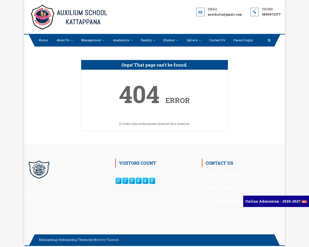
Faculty (146, 40)
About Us (63, 40)
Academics (121, 40)
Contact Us (217, 40)
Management (91, 40)
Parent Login (243, 40)
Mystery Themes (106, 240)
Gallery (192, 40)
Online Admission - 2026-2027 (273, 201)
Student (169, 40)
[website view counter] (135, 181)
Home (43, 40)
